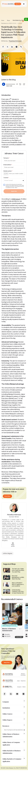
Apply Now (17, 3)
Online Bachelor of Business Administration (11, 752)
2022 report (16, 199)
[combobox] (6, 173)
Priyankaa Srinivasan (15, 41)
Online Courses (7, 714)
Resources (5, 726)
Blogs (8, 20)
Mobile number (8, 171)
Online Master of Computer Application (11, 744)
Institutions (6, 708)
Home (2, 20)
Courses (6, 177)
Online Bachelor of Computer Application (11, 760)
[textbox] (9, 180)
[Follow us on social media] (3, 46)
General (6, 55)
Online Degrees (7, 720)
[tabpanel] (12, 620)
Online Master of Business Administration (10, 736)
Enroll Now (7, 496)
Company (5, 702)
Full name (6, 158)
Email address (8, 164)
